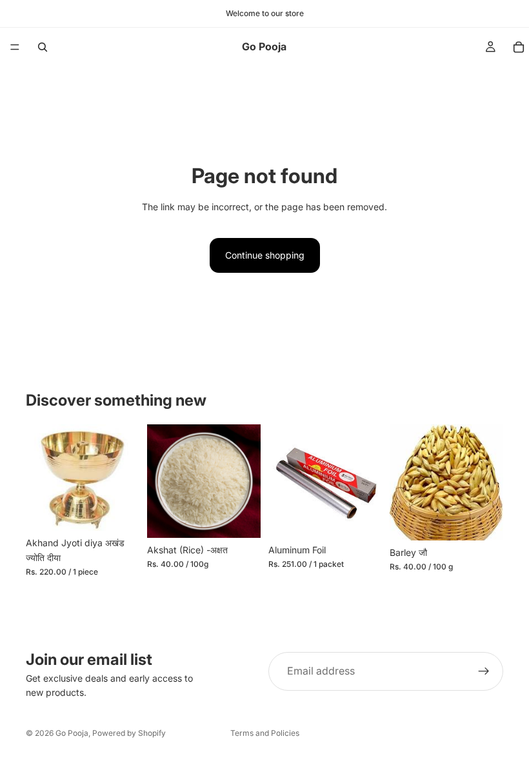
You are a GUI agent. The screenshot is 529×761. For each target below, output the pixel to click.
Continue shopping (264, 255)
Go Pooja (71, 733)
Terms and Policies (264, 733)
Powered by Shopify (129, 733)
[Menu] (15, 47)
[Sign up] (483, 671)
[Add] (119, 511)
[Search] (42, 47)
